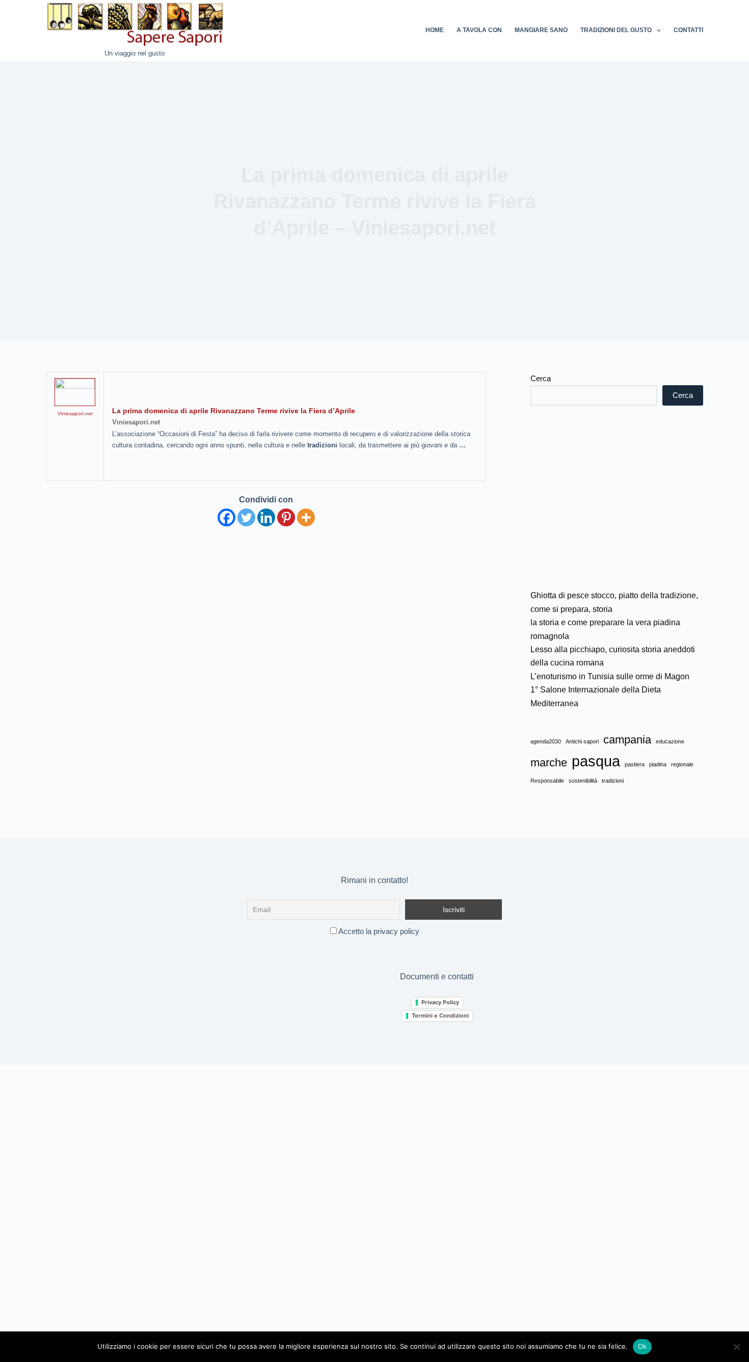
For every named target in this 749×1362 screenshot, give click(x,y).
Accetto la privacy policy (378, 931)
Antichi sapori (582, 741)
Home (434, 30)
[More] (306, 517)
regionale (682, 764)
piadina (657, 764)
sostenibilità (583, 781)
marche (548, 762)
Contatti (688, 30)
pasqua (596, 761)
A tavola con (479, 30)
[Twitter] (246, 517)
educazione (670, 741)
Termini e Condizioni (440, 1015)
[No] (736, 1347)
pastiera (635, 764)
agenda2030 (545, 741)
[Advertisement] (616, 497)
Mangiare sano (541, 30)
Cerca (540, 378)
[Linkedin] (266, 517)
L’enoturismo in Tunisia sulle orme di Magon (609, 676)
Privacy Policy (440, 1002)
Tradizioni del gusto (616, 30)
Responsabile (547, 781)
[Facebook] (226, 517)
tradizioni (613, 781)
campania (627, 739)
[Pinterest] (286, 517)
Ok (642, 1346)
